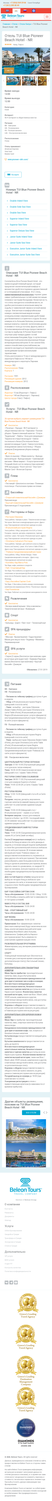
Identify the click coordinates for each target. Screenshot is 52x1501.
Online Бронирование (13, 1231)
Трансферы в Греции (13, 1238)
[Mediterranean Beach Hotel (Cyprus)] (26, 1132)
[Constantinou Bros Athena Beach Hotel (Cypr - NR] (26, 1156)
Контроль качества (13, 1268)
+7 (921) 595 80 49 (11, 5)
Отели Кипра (25, 24)
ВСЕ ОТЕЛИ (31, 1113)
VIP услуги (9, 1256)
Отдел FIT (8, 1264)
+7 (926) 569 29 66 (18, 3)
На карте (15, 175)
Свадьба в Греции (12, 1234)
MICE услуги (9, 1260)
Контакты (9, 1209)
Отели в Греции (11, 1246)
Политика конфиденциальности (18, 1271)
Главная (6, 24)
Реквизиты (9, 1213)
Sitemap (8, 1220)
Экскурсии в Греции (13, 1242)
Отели (14, 24)
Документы (9, 1216)
